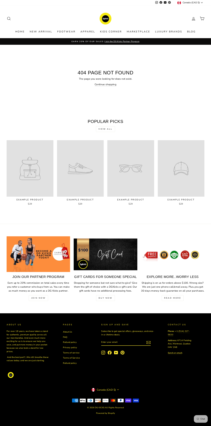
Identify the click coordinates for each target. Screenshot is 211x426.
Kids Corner (111, 31)
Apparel (87, 31)
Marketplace (138, 31)
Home (20, 31)
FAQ (65, 337)
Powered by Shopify (105, 413)
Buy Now (105, 298)
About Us (67, 331)
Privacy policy (70, 347)
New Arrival (41, 31)
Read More (172, 298)
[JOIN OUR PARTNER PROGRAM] (38, 254)
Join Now (38, 298)
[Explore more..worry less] (172, 254)
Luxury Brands (168, 31)
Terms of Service (71, 357)
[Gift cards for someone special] (105, 254)
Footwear (66, 31)
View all (105, 129)
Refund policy (70, 342)
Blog (191, 31)
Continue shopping (105, 84)
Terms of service (71, 352)
